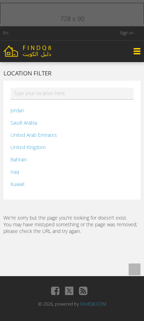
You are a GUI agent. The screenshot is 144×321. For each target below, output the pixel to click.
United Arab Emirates (33, 135)
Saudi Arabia (23, 122)
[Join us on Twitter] (69, 291)
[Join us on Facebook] (55, 291)
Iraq (14, 171)
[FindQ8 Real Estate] (41, 50)
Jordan (17, 110)
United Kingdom (27, 147)
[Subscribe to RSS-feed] (83, 291)
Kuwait (17, 184)
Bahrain (18, 159)
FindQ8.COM (93, 304)
